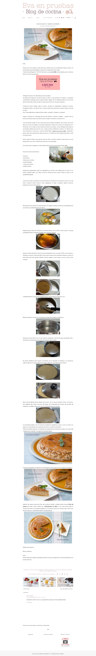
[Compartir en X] (57, 574)
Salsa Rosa (26, 589)
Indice (37, 17)
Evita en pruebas (48, 17)
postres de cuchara (66, 569)
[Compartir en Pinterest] (62, 574)
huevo (59, 569)
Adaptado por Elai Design (57, 653)
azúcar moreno (39, 569)
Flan (55, 569)
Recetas (30, 17)
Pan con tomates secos (66, 589)
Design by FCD (47, 653)
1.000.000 (31, 569)
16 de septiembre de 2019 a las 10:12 (36, 597)
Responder (29, 602)
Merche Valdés (29, 595)
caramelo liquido (49, 569)
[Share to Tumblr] (64, 574)
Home (23, 17)
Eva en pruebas (39, 653)
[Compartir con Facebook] (59, 574)
